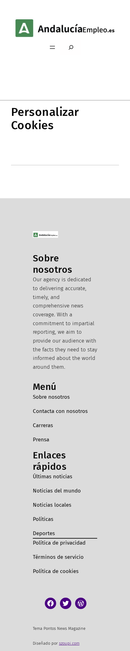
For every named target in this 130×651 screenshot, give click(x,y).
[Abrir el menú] (52, 47)
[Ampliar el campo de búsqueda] (70, 47)
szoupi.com (69, 643)
